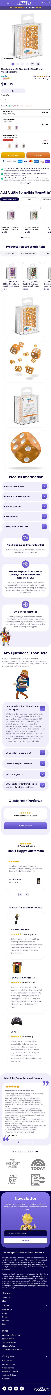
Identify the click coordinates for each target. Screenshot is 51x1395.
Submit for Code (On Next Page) (25, 719)
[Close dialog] (46, 672)
